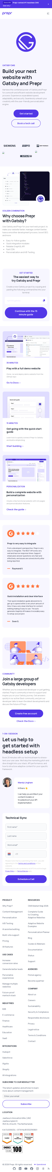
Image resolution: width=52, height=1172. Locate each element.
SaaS (4, 1038)
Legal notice (33, 1029)
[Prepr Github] (14, 1168)
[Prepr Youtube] (25, 1168)
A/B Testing (7, 923)
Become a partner (36, 980)
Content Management (12, 911)
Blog (30, 938)
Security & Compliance (38, 1012)
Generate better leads (12, 969)
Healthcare (7, 1026)
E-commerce (8, 1015)
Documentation (35, 949)
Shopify (5, 1069)
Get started (26, 113)
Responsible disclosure (38, 1017)
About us (32, 994)
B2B (4, 1009)
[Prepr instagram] (37, 1168)
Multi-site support (10, 935)
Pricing (5, 941)
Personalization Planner (39, 932)
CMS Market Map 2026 (38, 906)
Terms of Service (22, 871)
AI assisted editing (10, 929)
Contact (32, 1041)
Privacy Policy (9, 871)
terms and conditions (26, 863)
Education (7, 1032)
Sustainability (34, 1006)
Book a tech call (26, 123)
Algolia (5, 1063)
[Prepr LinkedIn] (20, 1168)
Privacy (31, 1023)
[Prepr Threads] (43, 1168)
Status (31, 955)
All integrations (9, 1075)
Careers (31, 1000)
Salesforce (7, 1057)
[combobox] (9, 854)
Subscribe (26, 1104)
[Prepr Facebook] (31, 1168)
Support (31, 961)
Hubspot (6, 1052)
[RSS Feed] (49, 1169)
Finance (5, 1020)
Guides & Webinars (36, 943)
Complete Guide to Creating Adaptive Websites (36, 914)
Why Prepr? (7, 906)
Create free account (26, 713)
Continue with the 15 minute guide (26, 313)
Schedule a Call (26, 879)
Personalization (9, 917)
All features (7, 946)
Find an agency (34, 975)
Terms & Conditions (37, 1035)
